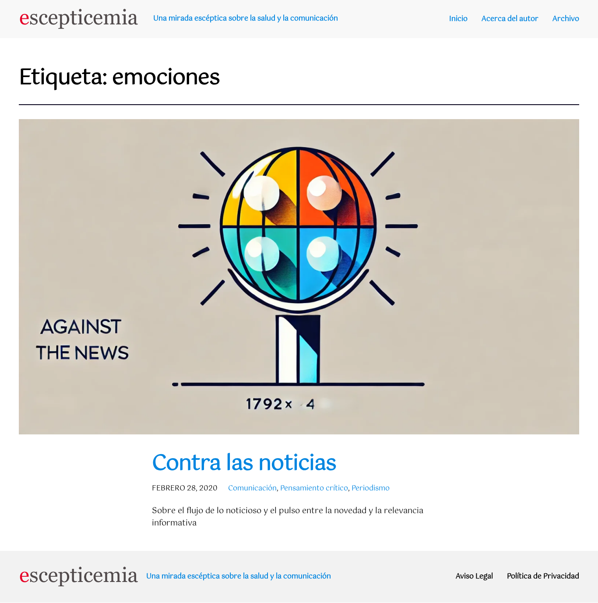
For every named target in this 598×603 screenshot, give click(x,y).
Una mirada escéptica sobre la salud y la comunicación (245, 19)
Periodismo (371, 488)
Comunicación (252, 488)
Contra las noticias (244, 464)
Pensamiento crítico (314, 488)
